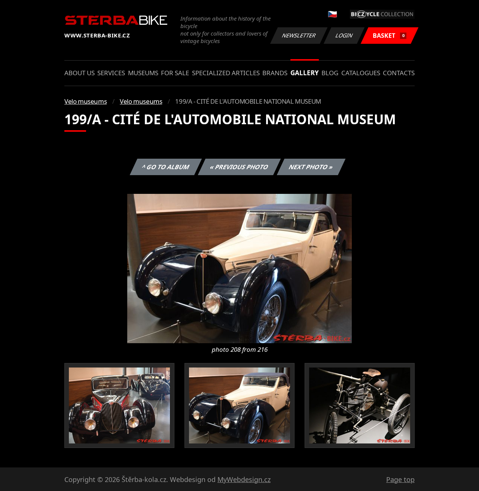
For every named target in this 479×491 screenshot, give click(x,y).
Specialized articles (226, 72)
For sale (175, 72)
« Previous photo (239, 167)
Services (111, 72)
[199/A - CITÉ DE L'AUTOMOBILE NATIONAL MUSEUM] (239, 268)
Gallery (304, 72)
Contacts (399, 72)
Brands (274, 72)
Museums (143, 72)
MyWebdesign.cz (244, 479)
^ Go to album (165, 167)
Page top (400, 479)
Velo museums (85, 101)
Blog (329, 72)
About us (79, 72)
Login (344, 35)
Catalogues (360, 72)
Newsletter (299, 35)
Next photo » (311, 167)
